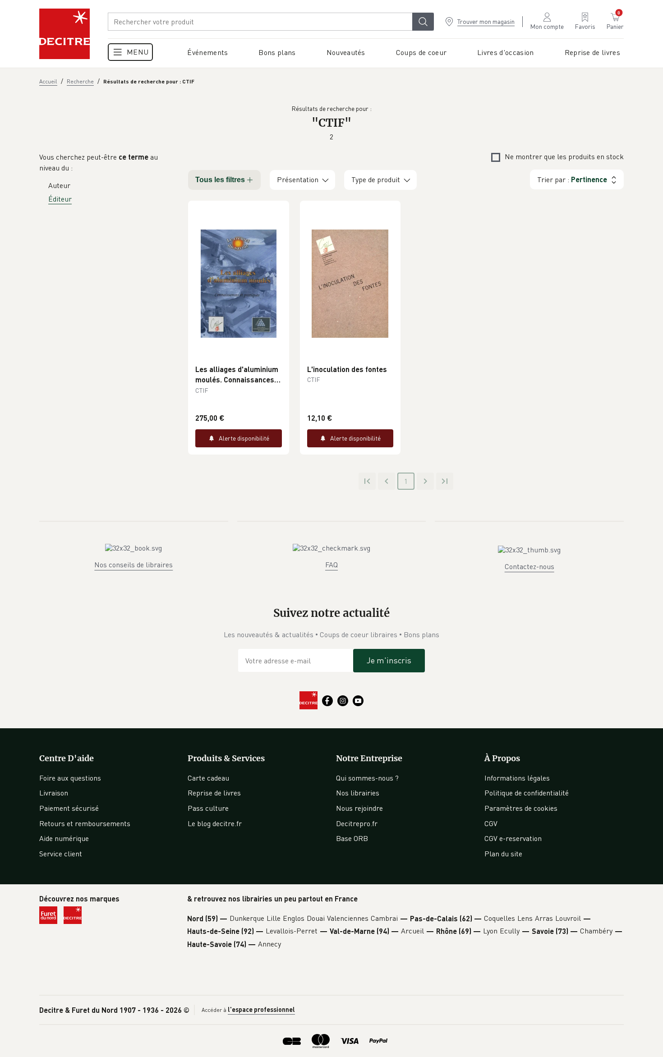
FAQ (331, 564)
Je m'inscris (389, 660)
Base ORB (352, 838)
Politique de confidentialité (526, 792)
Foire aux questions (70, 777)
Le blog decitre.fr (215, 823)
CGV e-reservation (513, 838)
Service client (60, 853)
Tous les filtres (220, 180)
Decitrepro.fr (357, 823)
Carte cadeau (208, 777)
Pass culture (208, 808)
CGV (490, 823)
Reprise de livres (214, 792)
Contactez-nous (529, 566)
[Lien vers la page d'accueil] (64, 34)
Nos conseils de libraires (133, 564)
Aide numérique (64, 838)
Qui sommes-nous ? (367, 777)
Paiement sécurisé (69, 808)
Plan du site (503, 853)
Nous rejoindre (359, 808)
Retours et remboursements (84, 823)
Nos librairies (357, 792)
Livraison (53, 792)
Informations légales (517, 777)
